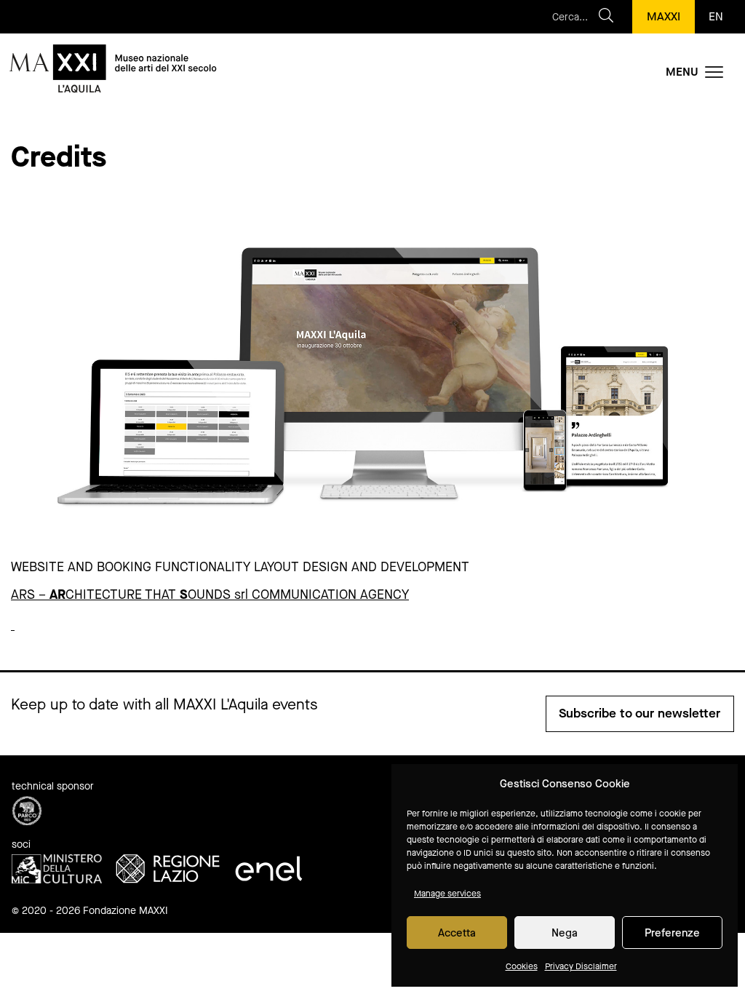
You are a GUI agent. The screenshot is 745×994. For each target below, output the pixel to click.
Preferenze (672, 933)
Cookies (522, 966)
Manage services (447, 893)
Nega (564, 933)
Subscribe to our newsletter (639, 713)
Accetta (457, 933)
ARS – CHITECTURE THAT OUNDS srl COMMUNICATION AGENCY (210, 594)
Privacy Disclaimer (581, 966)
